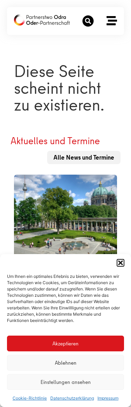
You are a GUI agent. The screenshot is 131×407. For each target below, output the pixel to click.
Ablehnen (66, 362)
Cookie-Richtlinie (30, 398)
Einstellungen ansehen (66, 382)
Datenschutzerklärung (72, 398)
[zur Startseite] (42, 20)
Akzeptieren (65, 343)
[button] (120, 262)
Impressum (107, 398)
